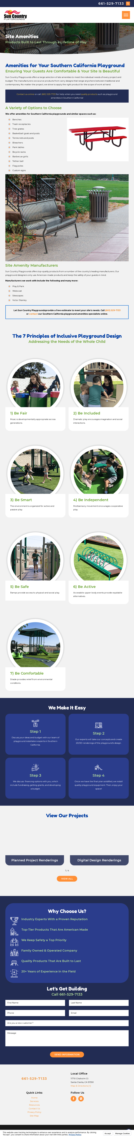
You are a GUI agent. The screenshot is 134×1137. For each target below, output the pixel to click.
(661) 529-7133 (49, 94)
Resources (34, 1105)
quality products (89, 94)
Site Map (34, 1116)
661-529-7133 (111, 3)
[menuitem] (34, 1098)
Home (34, 1097)
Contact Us (34, 1108)
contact (33, 314)
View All (67, 878)
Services (34, 1101)
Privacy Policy (34, 1112)
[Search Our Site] (128, 4)
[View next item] (72, 871)
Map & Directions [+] (81, 1086)
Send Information (67, 1054)
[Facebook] (73, 1098)
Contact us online (25, 94)
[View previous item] (62, 871)
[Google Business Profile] (81, 1098)
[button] (126, 15)
